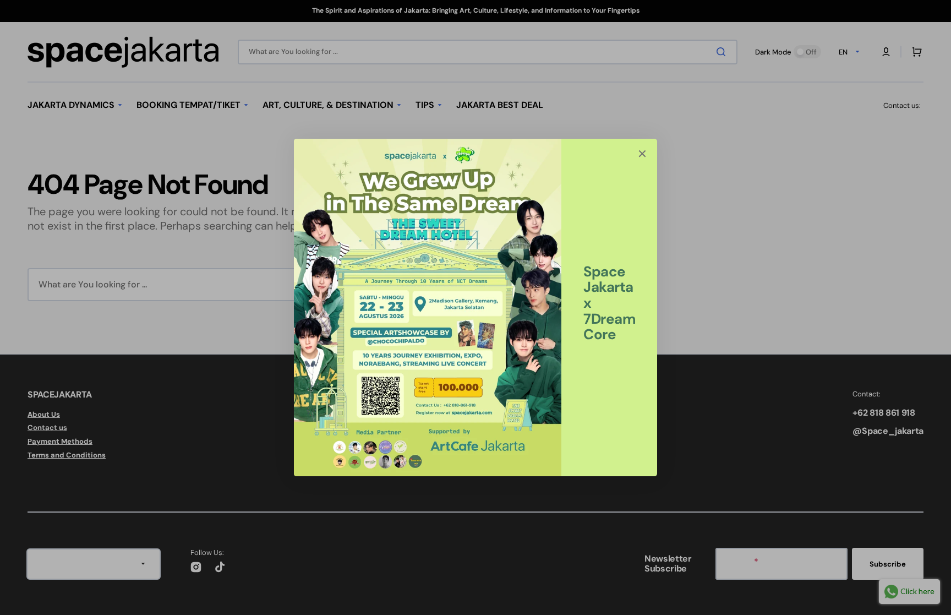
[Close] (642, 153)
